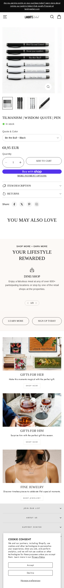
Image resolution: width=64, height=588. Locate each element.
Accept (30, 565)
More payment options (32, 175)
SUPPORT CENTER (32, 527)
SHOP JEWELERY (32, 498)
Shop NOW (32, 442)
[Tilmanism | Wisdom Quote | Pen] (28, 60)
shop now (32, 386)
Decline (30, 572)
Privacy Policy (38, 557)
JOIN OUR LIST (32, 508)
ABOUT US (31, 518)
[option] (32, 6)
